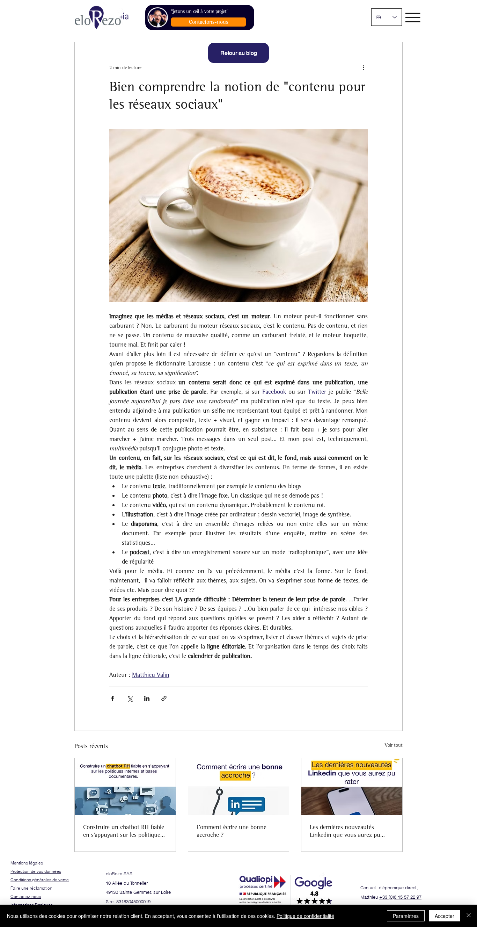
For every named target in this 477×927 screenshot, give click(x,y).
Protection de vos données (35, 871)
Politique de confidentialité (305, 915)
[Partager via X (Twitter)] (129, 698)
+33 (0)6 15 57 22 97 (400, 897)
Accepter (444, 915)
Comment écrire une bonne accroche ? (231, 831)
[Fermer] (468, 915)
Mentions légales (26, 863)
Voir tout (394, 745)
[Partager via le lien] (164, 698)
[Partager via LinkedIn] (147, 698)
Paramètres (406, 915)
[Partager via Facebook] (112, 698)
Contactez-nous (25, 896)
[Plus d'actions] (363, 67)
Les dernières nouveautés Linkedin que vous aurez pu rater (345, 831)
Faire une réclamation (31, 888)
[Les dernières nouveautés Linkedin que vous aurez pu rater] (351, 786)
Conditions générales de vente (39, 879)
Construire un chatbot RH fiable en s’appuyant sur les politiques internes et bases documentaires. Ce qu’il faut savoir (124, 831)
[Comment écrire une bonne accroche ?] (238, 786)
